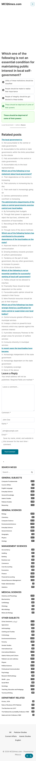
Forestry (18, 642)
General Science (18, 531)
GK (10, 732)
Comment (6, 413)
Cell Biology (18, 602)
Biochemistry (18, 599)
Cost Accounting (18, 567)
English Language (18, 488)
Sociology (18, 686)
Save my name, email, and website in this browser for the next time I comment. (18, 441)
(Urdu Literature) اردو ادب (18, 621)
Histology (18, 606)
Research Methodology (18, 676)
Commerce (18, 563)
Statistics (18, 587)
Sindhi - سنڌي (18, 679)
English (18, 740)
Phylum (18, 662)
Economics (18, 570)
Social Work (18, 682)
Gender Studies (18, 645)
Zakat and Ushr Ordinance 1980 (18, 715)
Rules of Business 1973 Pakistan (18, 705)
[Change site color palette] (29, 756)
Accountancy (18, 550)
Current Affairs (18, 485)
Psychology (18, 672)
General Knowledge (18, 495)
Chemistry (18, 517)
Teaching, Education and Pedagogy (18, 689)
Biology (18, 514)
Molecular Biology (18, 613)
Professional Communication (18, 669)
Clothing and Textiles (18, 631)
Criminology (18, 635)
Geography (18, 534)
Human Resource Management (18, 580)
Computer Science (18, 520)
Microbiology (18, 609)
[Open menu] (32, 4)
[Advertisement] (18, 27)
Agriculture (18, 625)
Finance (18, 573)
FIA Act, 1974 (18, 701)
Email (4, 435)
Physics (18, 537)
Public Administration (18, 584)
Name (5, 424)
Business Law (18, 560)
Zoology (18, 541)
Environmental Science (18, 524)
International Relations (18, 652)
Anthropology (18, 628)
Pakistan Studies (18, 502)
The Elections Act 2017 (18, 708)
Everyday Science (18, 491)
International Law (18, 648)
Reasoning (18, 505)
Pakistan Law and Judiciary (18, 659)
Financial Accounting (18, 577)
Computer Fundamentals (18, 481)
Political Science (18, 665)
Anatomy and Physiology (18, 596)
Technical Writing (18, 693)
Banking (18, 556)
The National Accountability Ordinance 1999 (18, 712)
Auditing (18, 553)
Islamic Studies (18, 498)
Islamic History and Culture (18, 655)
